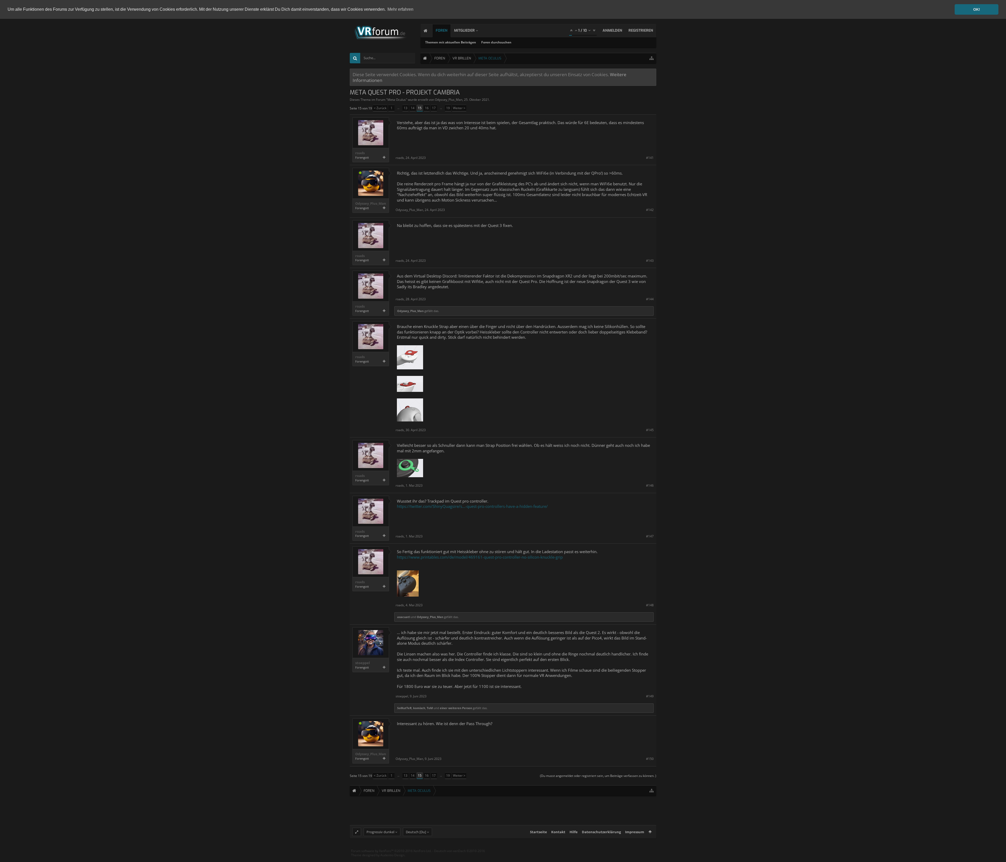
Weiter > (459, 108)
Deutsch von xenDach (459, 851)
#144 (650, 299)
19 (448, 108)
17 (434, 108)
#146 (650, 485)
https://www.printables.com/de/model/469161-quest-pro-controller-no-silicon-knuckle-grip (480, 557)
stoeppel (362, 663)
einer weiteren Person (456, 708)
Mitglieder (464, 30)
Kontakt (558, 832)
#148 (650, 605)
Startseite (538, 832)
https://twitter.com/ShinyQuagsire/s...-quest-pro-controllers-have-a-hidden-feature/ (472, 506)
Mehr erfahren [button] (400, 9)
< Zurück (380, 108)
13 (405, 108)
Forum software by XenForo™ (391, 851)
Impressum (634, 832)
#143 (650, 261)
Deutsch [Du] (416, 832)
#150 (650, 759)
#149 (650, 696)
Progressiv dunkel (380, 832)
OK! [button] (976, 9)
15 (420, 108)
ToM (430, 708)
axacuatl (403, 617)
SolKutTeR (404, 708)
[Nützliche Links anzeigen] (651, 58)
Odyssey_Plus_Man (448, 99)
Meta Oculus (396, 99)
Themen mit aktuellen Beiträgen (450, 42)
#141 (650, 158)
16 (427, 108)
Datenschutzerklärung (601, 832)
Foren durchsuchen (496, 42)
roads (360, 153)
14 (412, 108)
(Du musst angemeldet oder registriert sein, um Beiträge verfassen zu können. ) (598, 776)
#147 (650, 536)
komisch (419, 708)
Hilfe (574, 832)
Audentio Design (392, 855)
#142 (650, 210)
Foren (441, 30)
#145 (650, 430)
